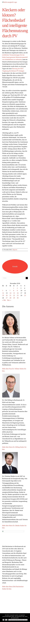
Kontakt (15, 266)
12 (3, 293)
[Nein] (28, 617)
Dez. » (9, 300)
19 (3, 295)
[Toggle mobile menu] (27, 2)
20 (6, 295)
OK (3, 619)
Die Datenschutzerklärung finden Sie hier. (17, 619)
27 (6, 298)
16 (17, 293)
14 (10, 293)
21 (10, 295)
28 (10, 298)
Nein (6, 619)
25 (25, 295)
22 (14, 295)
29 (14, 298)
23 (17, 295)
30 (17, 298)
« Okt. (4, 300)
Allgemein (14, 249)
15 (14, 293)
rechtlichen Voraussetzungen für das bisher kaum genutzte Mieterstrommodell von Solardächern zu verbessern (15, 57)
